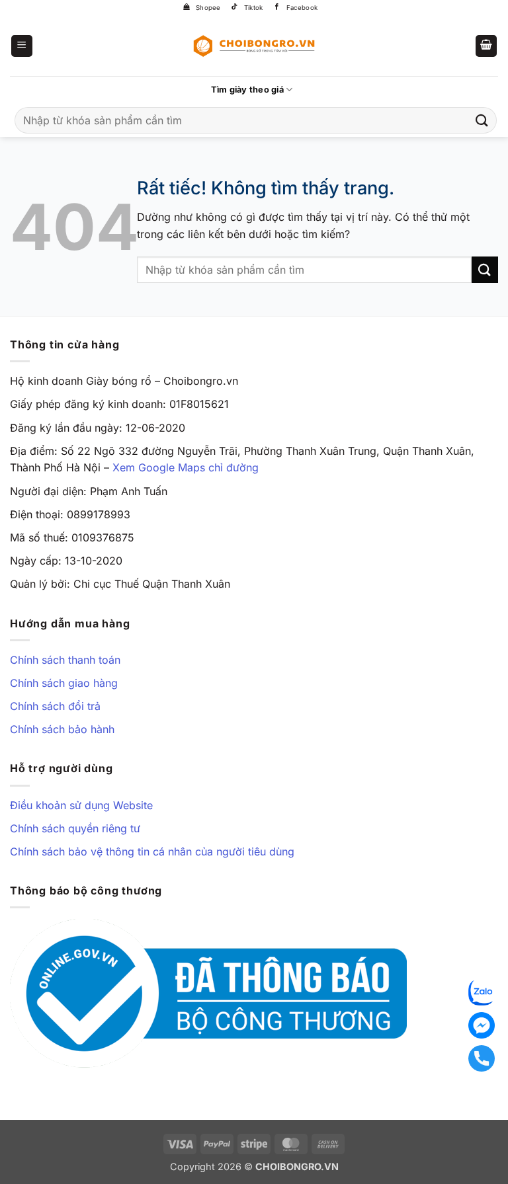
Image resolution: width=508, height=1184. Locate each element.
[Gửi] (482, 120)
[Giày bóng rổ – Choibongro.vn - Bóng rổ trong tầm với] (254, 45)
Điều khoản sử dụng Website (81, 805)
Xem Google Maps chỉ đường (185, 467)
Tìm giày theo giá (247, 90)
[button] (21, 46)
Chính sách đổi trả (55, 706)
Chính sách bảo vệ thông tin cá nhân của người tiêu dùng (152, 851)
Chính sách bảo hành (62, 729)
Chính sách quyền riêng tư (75, 828)
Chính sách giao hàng (64, 683)
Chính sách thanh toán (65, 659)
